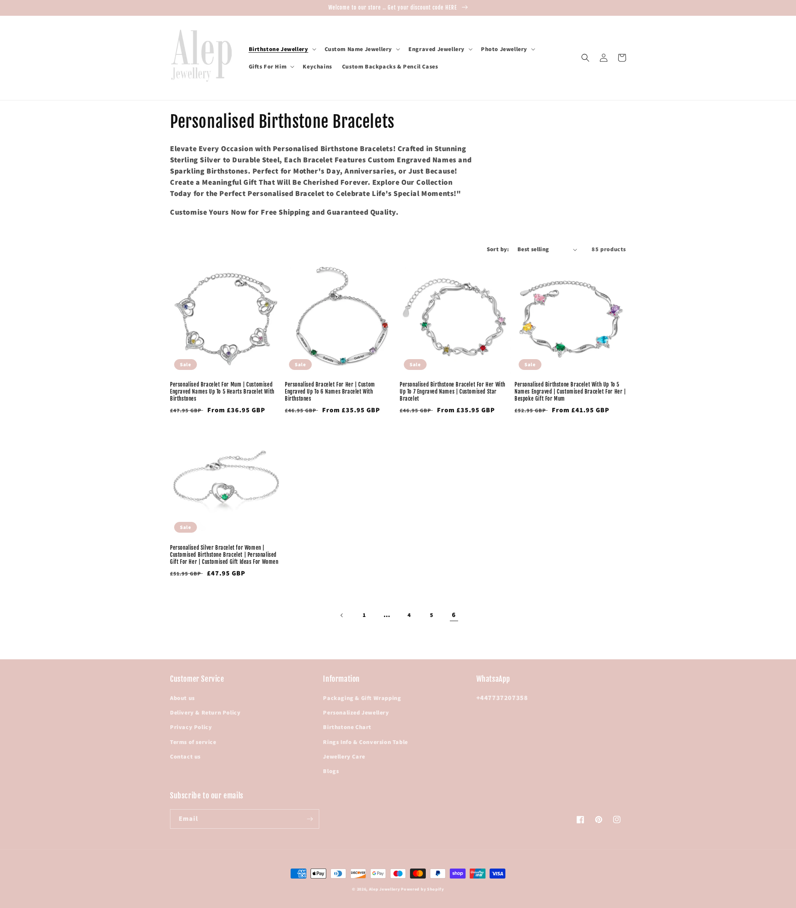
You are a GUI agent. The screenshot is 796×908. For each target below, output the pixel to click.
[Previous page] (342, 615)
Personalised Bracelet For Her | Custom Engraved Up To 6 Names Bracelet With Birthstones (330, 391)
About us (182, 698)
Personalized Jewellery (356, 712)
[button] (282, 49)
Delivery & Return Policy (205, 712)
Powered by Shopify (422, 889)
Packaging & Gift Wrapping (362, 698)
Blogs (331, 771)
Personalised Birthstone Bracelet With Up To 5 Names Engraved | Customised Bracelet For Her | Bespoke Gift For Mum (570, 391)
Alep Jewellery (385, 889)
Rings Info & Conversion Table (365, 742)
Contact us (185, 756)
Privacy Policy (191, 727)
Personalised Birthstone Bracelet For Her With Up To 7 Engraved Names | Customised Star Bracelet (452, 391)
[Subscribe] (310, 819)
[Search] (585, 58)
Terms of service (193, 742)
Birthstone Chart (347, 727)
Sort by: (498, 249)
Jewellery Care (344, 756)
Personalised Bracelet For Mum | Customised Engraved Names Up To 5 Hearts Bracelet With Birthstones (222, 391)
